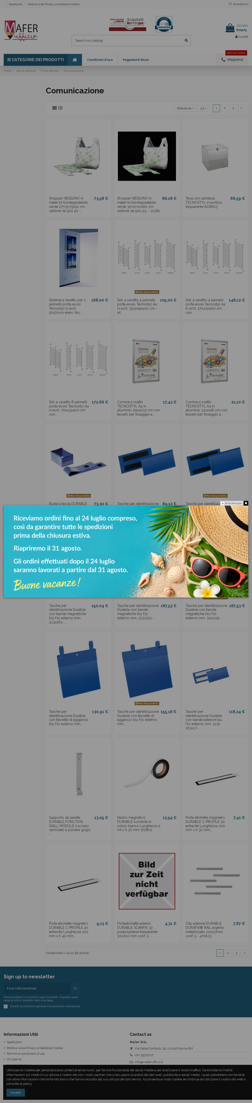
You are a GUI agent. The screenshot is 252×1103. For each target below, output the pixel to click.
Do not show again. (234, 503)
